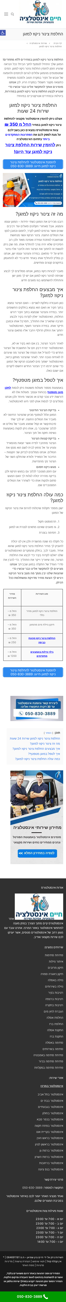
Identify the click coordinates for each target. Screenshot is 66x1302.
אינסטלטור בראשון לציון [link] (49, 1144)
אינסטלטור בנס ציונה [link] (50, 1169)
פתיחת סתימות (54, 955)
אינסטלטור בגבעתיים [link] (50, 1107)
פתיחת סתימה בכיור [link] (51, 1061)
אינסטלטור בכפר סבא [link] (50, 1119)
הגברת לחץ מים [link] (53, 1011)
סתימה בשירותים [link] (53, 1049)
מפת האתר (28, 1265)
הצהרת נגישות (22, 1261)
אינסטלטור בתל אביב (50, 1094)
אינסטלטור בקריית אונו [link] (49, 1132)
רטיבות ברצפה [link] (54, 999)
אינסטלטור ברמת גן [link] (51, 1150)
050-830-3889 (32, 1187)
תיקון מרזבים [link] (55, 967)
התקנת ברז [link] (56, 1036)
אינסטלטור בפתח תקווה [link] (49, 1125)
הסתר (48, 733)
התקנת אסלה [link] (55, 1030)
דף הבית (58, 43)
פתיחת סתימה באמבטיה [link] (48, 1055)
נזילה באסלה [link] (55, 980)
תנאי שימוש (38, 1261)
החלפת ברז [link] (56, 1024)
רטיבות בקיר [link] (55, 992)
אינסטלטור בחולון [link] (52, 1113)
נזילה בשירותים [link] (54, 986)
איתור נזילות (56, 961)
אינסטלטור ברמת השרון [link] (49, 1157)
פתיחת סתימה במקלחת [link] (48, 1067)
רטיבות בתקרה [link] (54, 1005)
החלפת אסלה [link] (55, 1017)
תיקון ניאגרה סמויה (52, 974)
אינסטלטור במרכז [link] (51, 1086)
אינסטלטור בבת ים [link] (52, 1100)
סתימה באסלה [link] (54, 1042)
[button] (3, 33)
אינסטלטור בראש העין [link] (50, 1138)
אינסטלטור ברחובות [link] (51, 1163)
